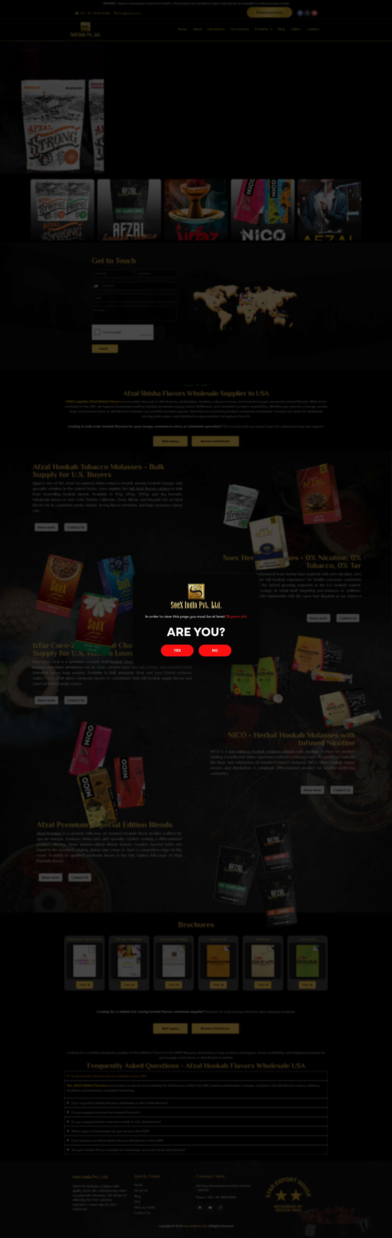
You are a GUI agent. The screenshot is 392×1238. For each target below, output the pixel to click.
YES (177, 650)
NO (215, 650)
